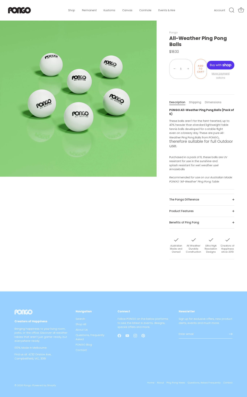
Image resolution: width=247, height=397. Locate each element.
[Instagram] (135, 335)
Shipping (195, 102)
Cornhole (145, 10)
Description (177, 102)
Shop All (81, 324)
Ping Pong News (175, 382)
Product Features (181, 211)
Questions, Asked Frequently (204, 382)
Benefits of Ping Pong (184, 222)
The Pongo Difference (184, 199)
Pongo (173, 32)
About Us (82, 329)
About (160, 382)
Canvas (127, 10)
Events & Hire (166, 10)
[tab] (179, 102)
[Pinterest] (143, 335)
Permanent (89, 10)
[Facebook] (119, 335)
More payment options (220, 76)
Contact (81, 350)
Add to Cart (201, 68)
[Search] (232, 10)
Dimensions (213, 102)
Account (219, 10)
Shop (71, 10)
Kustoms (109, 10)
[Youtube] (127, 335)
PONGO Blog (84, 344)
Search (80, 319)
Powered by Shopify (44, 385)
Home (150, 382)
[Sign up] (231, 334)
